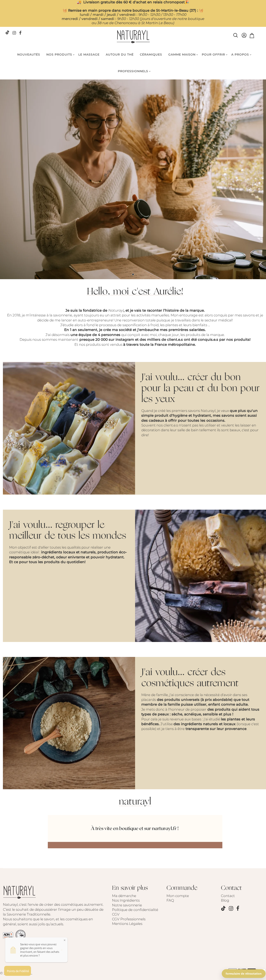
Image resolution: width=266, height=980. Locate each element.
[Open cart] (251, 36)
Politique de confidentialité (135, 910)
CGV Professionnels (128, 919)
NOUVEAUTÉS (28, 54)
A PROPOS (240, 54)
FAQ (170, 900)
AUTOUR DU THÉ (120, 54)
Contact (228, 896)
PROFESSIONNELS (133, 71)
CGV (115, 914)
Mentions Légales (127, 924)
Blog (225, 900)
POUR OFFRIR (213, 54)
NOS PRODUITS (59, 54)
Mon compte (177, 896)
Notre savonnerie (127, 905)
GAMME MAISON (182, 54)
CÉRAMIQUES (151, 54)
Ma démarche (124, 896)
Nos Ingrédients (126, 900)
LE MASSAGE (89, 54)
